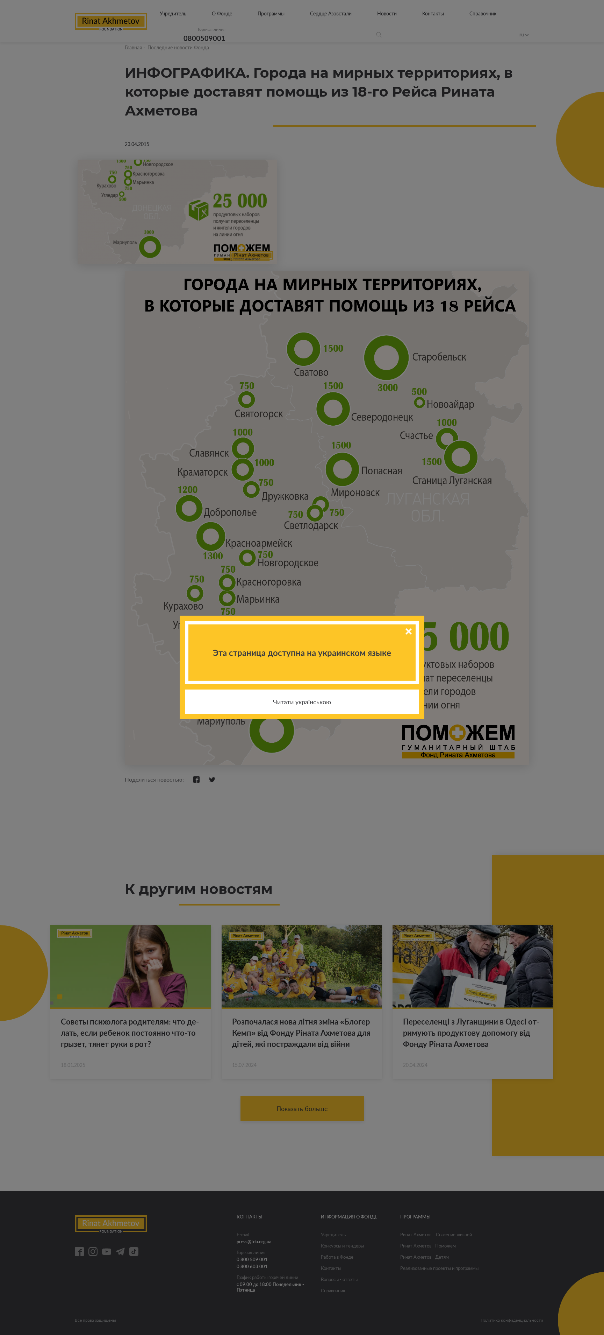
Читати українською (302, 702)
